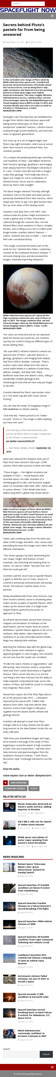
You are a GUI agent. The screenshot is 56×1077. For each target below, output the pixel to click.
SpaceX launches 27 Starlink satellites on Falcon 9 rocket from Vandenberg (34, 888)
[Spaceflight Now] (28, 10)
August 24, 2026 (26, 912)
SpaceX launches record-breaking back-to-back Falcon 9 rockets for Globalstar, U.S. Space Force (35, 1014)
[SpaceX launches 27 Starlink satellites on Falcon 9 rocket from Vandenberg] (9, 888)
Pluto (34, 788)
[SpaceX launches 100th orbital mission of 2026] (9, 924)
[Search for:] (28, 3)
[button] (51, 15)
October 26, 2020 (27, 813)
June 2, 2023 (25, 846)
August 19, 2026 (26, 967)
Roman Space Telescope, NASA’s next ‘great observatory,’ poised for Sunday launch (32, 868)
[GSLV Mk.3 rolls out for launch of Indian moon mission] (9, 824)
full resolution (11, 409)
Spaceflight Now (40, 846)
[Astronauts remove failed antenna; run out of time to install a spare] (9, 979)
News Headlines (13, 857)
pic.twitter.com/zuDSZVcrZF (20, 441)
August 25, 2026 (26, 894)
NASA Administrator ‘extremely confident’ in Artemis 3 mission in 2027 (32, 1033)
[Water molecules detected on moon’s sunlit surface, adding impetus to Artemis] (9, 807)
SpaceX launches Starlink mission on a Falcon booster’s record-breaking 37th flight (34, 906)
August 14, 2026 (26, 1040)
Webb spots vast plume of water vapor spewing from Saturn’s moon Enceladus (33, 840)
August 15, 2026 (26, 1021)
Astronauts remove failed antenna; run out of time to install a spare (33, 979)
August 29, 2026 (26, 876)
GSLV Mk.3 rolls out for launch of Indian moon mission (34, 823)
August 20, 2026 (26, 946)
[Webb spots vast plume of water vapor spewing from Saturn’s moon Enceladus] (9, 840)
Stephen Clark (35, 42)
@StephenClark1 (43, 775)
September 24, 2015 (15, 42)
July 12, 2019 (25, 828)
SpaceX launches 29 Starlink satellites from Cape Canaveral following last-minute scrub (35, 939)
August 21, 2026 (26, 927)
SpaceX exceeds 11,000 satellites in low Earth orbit (33, 995)
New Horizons (18, 782)
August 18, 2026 (26, 985)
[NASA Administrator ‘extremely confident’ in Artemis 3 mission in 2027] (9, 1033)
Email (6, 768)
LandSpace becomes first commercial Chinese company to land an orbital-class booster (34, 959)
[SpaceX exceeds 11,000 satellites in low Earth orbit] (9, 997)
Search (6, 1049)
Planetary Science (15, 788)
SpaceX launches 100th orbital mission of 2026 (35, 923)
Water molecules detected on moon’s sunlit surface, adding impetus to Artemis (34, 806)
